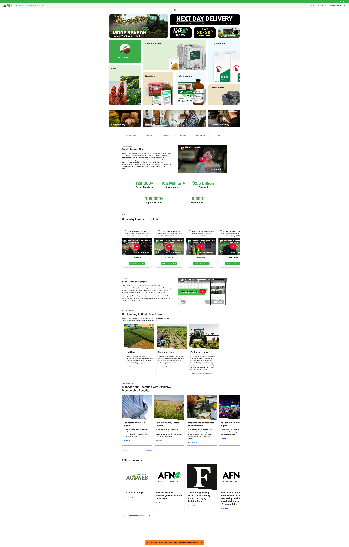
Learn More (129, 367)
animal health (132, 288)
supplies (147, 288)
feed (139, 288)
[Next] (149, 271)
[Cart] (344, 5)
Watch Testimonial (136, 263)
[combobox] (164, 5)
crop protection (152, 286)
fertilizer (160, 286)
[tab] (131, 135)
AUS (341, 1)
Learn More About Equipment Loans (202, 373)
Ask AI (315, 5)
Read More (127, 440)
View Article (127, 497)
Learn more (161, 367)
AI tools (152, 296)
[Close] (201, 542)
